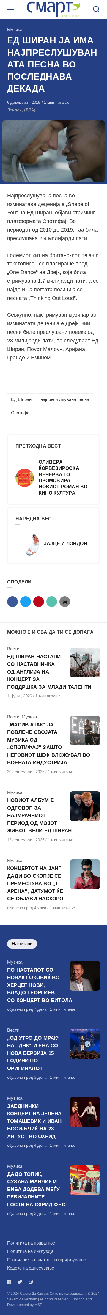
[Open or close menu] (12, 9)
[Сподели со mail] (51, 601)
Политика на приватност (32, 1242)
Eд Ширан (21, 399)
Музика (14, 29)
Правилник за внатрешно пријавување (46, 1259)
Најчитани (22, 943)
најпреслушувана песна (64, 399)
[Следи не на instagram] (30, 1281)
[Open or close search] (96, 9)
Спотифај (20, 412)
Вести (13, 648)
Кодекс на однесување (30, 1267)
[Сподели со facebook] (12, 601)
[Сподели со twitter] (25, 601)
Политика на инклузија (30, 1251)
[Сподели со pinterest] (38, 601)
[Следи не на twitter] (20, 1281)
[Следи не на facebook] (10, 1281)
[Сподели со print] (64, 601)
